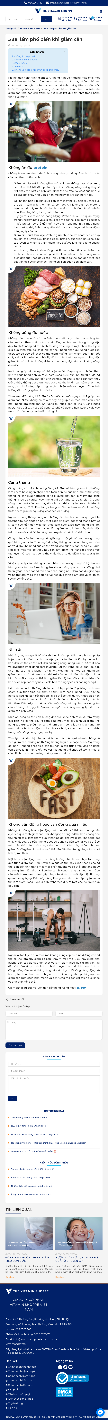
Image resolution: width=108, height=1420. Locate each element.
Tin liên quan (18, 1210)
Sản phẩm (14, 1389)
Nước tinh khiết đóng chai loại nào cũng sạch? (34, 1134)
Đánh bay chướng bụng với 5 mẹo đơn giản (27, 1259)
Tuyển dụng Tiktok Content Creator (29, 1117)
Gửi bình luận (15, 1045)
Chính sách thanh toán (22, 1366)
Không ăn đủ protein (25, 56)
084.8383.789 (35, 3)
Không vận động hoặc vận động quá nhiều (37, 69)
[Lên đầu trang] (103, 1400)
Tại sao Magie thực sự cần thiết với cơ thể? (33, 1169)
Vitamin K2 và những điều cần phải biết (31, 1177)
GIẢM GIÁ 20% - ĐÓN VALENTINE (28, 1126)
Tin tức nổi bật (54, 1111)
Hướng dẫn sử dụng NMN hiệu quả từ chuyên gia (77, 1259)
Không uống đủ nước (25, 59)
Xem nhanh (37, 52)
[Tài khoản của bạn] (7, 11)
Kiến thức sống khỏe (54, 1162)
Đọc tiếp (9, 1277)
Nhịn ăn (18, 66)
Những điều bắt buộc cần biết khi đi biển (32, 1186)
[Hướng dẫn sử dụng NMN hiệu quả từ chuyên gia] (79, 1233)
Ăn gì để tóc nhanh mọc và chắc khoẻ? (31, 1194)
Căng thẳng (20, 63)
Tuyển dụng (15, 1403)
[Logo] (54, 10)
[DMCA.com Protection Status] (64, 1391)
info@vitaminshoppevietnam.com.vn (68, 3)
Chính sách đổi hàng (20, 1385)
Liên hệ (12, 1407)
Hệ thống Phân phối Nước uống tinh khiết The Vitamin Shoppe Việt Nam (48, 1143)
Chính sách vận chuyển (22, 1371)
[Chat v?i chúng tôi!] (100, 1412)
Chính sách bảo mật (20, 1380)
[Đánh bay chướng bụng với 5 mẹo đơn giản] (29, 1233)
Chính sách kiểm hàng (21, 1375)
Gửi (12, 1098)
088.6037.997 (42, 1334)
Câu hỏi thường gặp (20, 1394)
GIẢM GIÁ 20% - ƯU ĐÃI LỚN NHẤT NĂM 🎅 (33, 1151)
